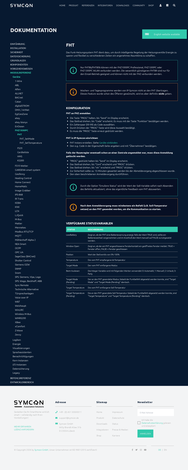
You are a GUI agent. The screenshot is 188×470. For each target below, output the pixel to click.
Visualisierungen (21, 347)
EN (165, 449)
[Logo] (21, 5)
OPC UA (19, 252)
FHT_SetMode (27, 138)
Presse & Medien (120, 429)
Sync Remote (22, 285)
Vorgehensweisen (21, 68)
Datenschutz (118, 417)
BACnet (19, 97)
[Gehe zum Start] (182, 453)
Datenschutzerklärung (152, 422)
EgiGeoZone (21, 113)
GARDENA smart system (27, 169)
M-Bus (18, 219)
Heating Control (23, 177)
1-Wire (18, 80)
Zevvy (18, 334)
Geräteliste (23, 152)
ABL (17, 85)
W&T (17, 301)
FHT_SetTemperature (31, 142)
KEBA (18, 202)
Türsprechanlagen (24, 293)
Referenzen (88, 5)
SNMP (18, 268)
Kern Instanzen (20, 360)
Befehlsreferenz (20, 377)
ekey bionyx (21, 122)
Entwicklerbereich (22, 382)
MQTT (18, 235)
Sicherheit (16, 52)
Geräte (16, 76)
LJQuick (19, 215)
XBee (18, 322)
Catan (18, 101)
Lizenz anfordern (24, 429)
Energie (17, 343)
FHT (19, 134)
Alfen (18, 89)
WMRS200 (20, 317)
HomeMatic (21, 186)
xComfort (20, 326)
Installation (18, 47)
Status (115, 423)
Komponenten (19, 64)
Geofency (20, 173)
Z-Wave (19, 330)
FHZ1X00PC (21, 130)
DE (159, 449)
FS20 (19, 147)
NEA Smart (20, 243)
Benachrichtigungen (23, 356)
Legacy (16, 372)
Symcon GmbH (41, 449)
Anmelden (145, 433)
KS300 (20, 160)
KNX (17, 206)
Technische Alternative (27, 289)
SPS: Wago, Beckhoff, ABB (28, 280)
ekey (17, 117)
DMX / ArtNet (22, 109)
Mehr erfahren (22, 426)
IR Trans (19, 198)
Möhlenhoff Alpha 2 (25, 239)
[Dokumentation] (167, 5)
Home (62, 5)
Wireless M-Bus (23, 313)
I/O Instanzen (19, 364)
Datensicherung (20, 56)
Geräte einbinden (108, 142)
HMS (19, 156)
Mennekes (20, 227)
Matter (18, 223)
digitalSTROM (22, 105)
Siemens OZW (22, 264)
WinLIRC (19, 309)
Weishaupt (20, 305)
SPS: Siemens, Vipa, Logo (28, 276)
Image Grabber (23, 190)
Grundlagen (18, 60)
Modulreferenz (20, 72)
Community (139, 5)
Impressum (117, 411)
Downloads (122, 5)
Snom (18, 272)
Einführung (17, 43)
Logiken (17, 339)
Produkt (73, 5)
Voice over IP (21, 297)
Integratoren (105, 5)
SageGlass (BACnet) (25, 256)
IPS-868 (19, 194)
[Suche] (174, 5)
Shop (151, 5)
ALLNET (19, 93)
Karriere (116, 435)
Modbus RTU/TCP (24, 231)
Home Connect (23, 182)
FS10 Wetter (21, 165)
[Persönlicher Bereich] (160, 5)
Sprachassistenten (22, 352)
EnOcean (19, 126)
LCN (17, 210)
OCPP (18, 247)
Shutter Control (23, 260)
